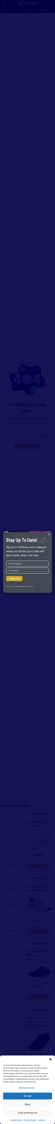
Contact (41, 1120)
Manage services (27, 1087)
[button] (50, 1059)
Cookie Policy (16, 1120)
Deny (27, 1104)
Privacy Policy (30, 1120)
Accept (27, 1095)
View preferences (27, 1112)
